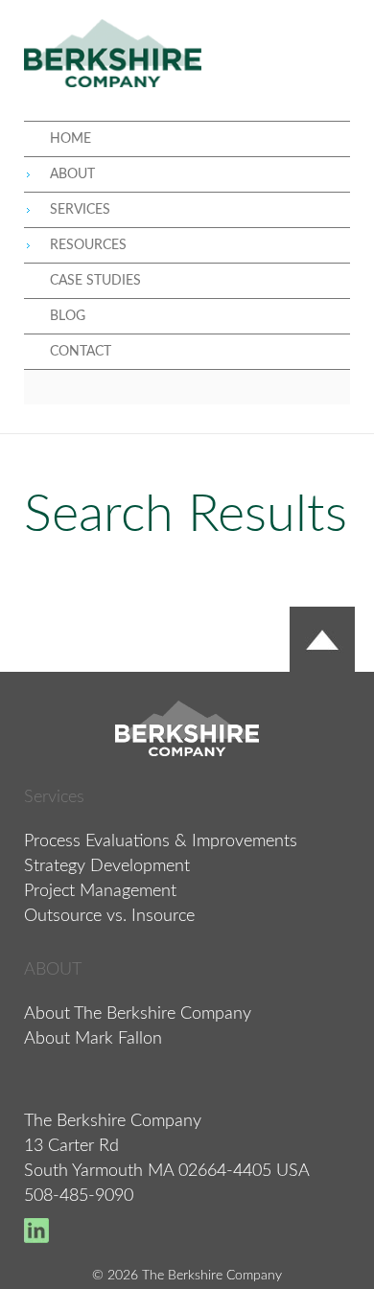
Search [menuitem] (187, 386)
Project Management (100, 891)
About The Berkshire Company (137, 1014)
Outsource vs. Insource (109, 916)
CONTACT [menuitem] (80, 351)
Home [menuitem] (70, 139)
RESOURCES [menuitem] (88, 245)
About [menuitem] (72, 174)
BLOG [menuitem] (67, 316)
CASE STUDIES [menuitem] (95, 281)
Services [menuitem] (80, 210)
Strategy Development (107, 866)
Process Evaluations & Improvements (160, 841)
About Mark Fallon (93, 1038)
